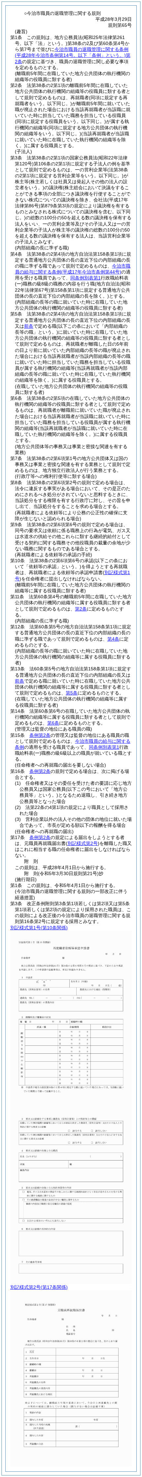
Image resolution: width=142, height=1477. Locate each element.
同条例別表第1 (85, 277)
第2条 (81, 609)
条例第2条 (40, 735)
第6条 (53, 723)
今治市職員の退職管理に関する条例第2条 (72, 55)
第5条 (72, 693)
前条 (28, 326)
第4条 (113, 639)
